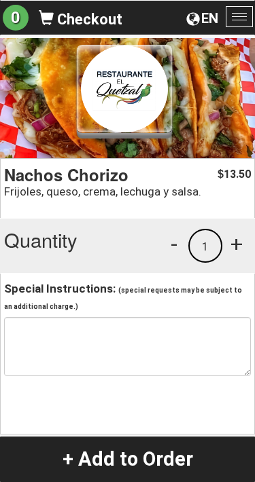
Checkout (88, 19)
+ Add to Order (128, 458)
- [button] (174, 244)
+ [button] (237, 244)
